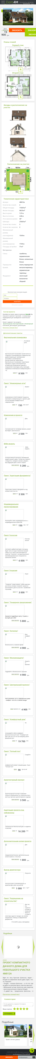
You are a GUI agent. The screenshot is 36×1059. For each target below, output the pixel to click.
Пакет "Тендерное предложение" (18, 602)
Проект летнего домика (13, 1039)
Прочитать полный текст (10, 327)
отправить (8, 1014)
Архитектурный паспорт (14, 780)
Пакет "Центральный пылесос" (17, 685)
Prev (2, 947)
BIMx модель (9, 444)
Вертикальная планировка (15, 337)
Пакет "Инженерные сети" (15, 383)
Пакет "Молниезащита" (14, 658)
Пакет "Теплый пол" (12, 751)
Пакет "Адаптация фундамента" (17, 475)
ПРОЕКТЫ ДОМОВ (26, 3)
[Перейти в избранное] (32, 4)
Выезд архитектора (12, 870)
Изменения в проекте (13, 415)
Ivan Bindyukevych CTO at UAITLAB (21, 1054)
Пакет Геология (10, 535)
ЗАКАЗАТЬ (17, 30)
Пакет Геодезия (10, 570)
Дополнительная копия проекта (17, 841)
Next (34, 947)
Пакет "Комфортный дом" (15, 719)
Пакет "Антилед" (11, 631)
